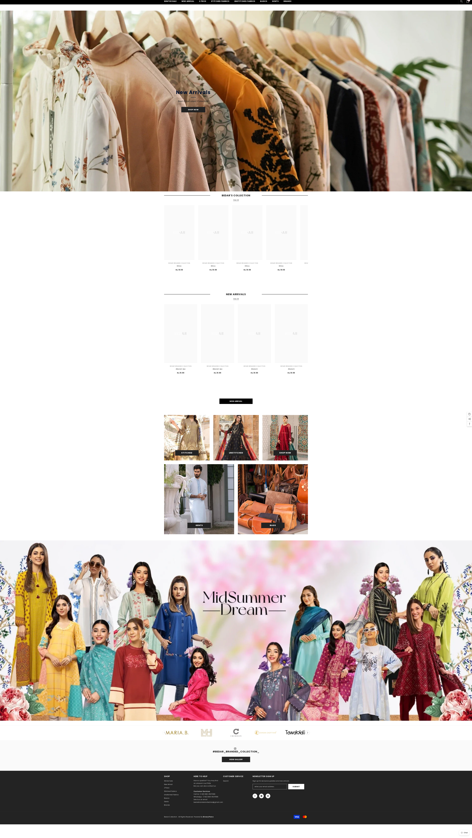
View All (236, 200)
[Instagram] (261, 796)
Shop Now (193, 109)
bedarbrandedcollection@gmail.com (208, 802)
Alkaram (254, 369)
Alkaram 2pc (181, 369)
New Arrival (236, 401)
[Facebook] (255, 796)
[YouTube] (268, 796)
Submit (296, 786)
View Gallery (236, 759)
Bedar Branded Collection (179, 263)
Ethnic (179, 266)
